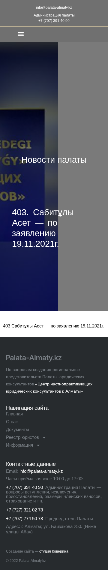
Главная (14, 413)
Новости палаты (54, 159)
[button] (21, 34)
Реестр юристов (22, 437)
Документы (17, 429)
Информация (19, 445)
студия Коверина (53, 551)
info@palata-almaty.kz (54, 7)
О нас (12, 421)
